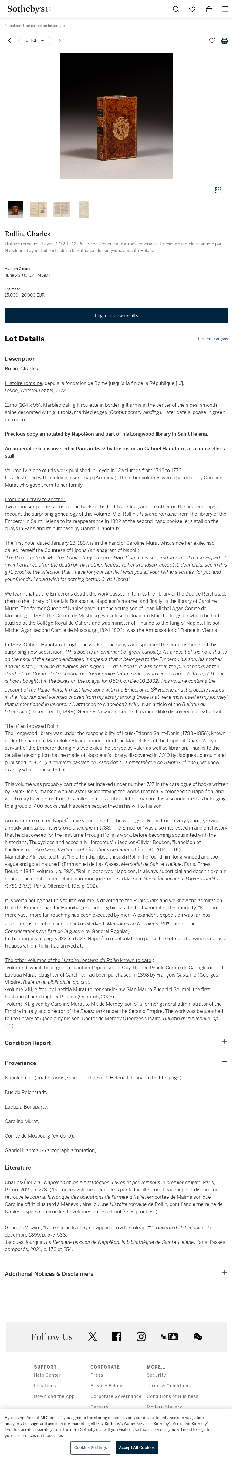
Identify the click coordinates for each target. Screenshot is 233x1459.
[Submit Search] (176, 9)
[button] (116, 116)
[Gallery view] (218, 190)
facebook (116, 1336)
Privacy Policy (106, 1385)
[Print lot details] (224, 40)
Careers (99, 1407)
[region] (116, 1434)
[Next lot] (60, 40)
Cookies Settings (90, 1447)
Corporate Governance (116, 1396)
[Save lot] (212, 40)
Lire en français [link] (213, 339)
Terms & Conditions (169, 1385)
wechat (198, 1336)
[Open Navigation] (225, 9)
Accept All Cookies (137, 1447)
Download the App (54, 1396)
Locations (45, 1385)
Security (156, 1375)
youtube (169, 1336)
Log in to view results (116, 315)
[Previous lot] (10, 40)
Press (96, 1375)
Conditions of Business (172, 1396)
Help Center (47, 1375)
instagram (141, 1336)
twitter (92, 1336)
